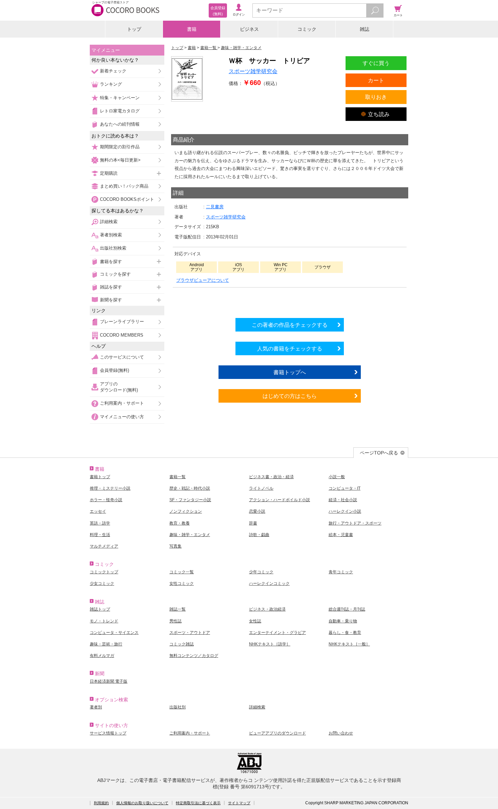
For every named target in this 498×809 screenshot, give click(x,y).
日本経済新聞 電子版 (108, 681)
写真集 (175, 546)
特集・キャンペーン (120, 97)
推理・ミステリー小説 (110, 488)
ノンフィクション (185, 511)
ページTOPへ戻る (379, 452)
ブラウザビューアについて (202, 280)
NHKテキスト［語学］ (269, 644)
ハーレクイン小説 (345, 511)
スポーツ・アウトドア (189, 632)
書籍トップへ (289, 372)
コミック (306, 29)
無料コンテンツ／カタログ (193, 655)
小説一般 (337, 476)
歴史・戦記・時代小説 (189, 488)
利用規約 (101, 803)
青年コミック (341, 572)
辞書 (253, 523)
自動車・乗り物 (343, 621)
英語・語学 (100, 523)
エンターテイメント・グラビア (277, 632)
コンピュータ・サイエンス (114, 632)
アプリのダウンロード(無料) (119, 386)
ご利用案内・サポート (122, 403)
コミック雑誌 (181, 644)
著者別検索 (111, 234)
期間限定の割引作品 (120, 146)
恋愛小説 (257, 511)
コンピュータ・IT (344, 488)
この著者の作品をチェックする (290, 325)
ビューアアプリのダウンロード (277, 733)
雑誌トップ (100, 609)
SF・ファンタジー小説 (190, 499)
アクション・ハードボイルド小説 (279, 499)
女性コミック (181, 583)
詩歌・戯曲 (259, 534)
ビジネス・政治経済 (267, 609)
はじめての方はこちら (290, 396)
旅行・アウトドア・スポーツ (355, 523)
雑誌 (364, 29)
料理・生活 (100, 534)
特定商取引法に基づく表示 (198, 803)
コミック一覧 (181, 572)
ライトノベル (261, 488)
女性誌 (255, 621)
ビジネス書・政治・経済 (271, 476)
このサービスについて (122, 357)
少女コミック (102, 583)
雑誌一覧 (177, 609)
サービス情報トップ (108, 733)
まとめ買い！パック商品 (124, 186)
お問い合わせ (341, 733)
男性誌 (175, 621)
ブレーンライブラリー (122, 321)
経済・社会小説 (343, 499)
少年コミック (261, 572)
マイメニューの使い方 (122, 416)
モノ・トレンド (104, 621)
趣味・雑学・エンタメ (189, 534)
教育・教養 (179, 523)
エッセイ (98, 511)
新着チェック (113, 70)
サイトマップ (239, 803)
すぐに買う (376, 63)
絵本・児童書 (341, 534)
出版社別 (177, 707)
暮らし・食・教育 (345, 632)
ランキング (111, 84)
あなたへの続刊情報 (120, 124)
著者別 (96, 707)
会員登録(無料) (114, 370)
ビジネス (249, 29)
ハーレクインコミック (269, 583)
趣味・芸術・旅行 (106, 644)
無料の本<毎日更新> (120, 160)
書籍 (191, 29)
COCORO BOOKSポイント (127, 199)
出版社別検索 (113, 248)
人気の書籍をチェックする (289, 348)
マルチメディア (104, 546)
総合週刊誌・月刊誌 (347, 609)
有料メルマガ (102, 655)
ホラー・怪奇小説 (106, 499)
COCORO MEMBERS (121, 335)
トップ (134, 29)
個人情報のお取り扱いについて (142, 803)
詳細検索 (109, 221)
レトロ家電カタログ (120, 110)
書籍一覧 (177, 476)
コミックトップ (104, 572)
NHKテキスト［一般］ (349, 644)
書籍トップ (100, 476)
